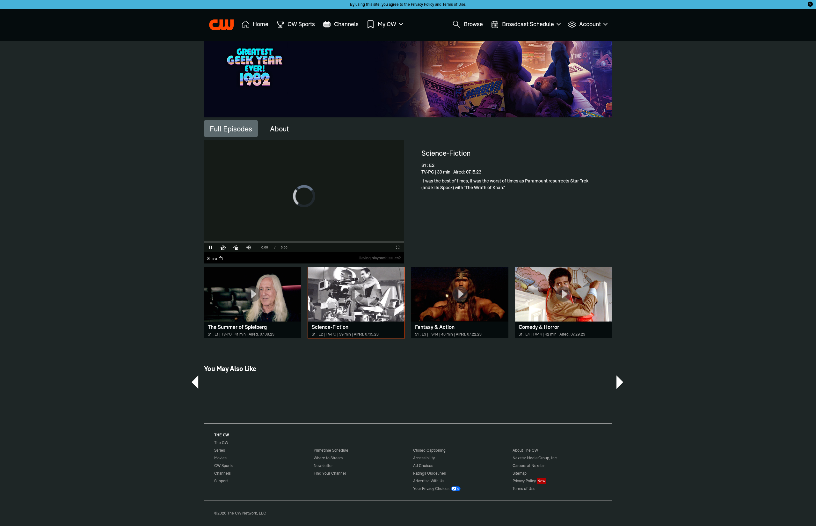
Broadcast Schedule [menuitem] (528, 24)
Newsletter (323, 465)
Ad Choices (423, 465)
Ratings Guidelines (429, 473)
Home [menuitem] (260, 24)
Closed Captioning (429, 450)
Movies (220, 458)
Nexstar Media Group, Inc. (535, 458)
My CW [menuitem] (387, 24)
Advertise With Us (428, 480)
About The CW (525, 450)
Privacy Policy (422, 4)
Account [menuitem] (590, 24)
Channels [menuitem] (346, 24)
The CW (217, 23)
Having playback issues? (380, 258)
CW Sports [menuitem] (301, 24)
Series (219, 450)
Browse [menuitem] (473, 24)
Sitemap (520, 473)
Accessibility (424, 458)
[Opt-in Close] (810, 4)
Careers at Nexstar (529, 465)
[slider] (304, 242)
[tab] (231, 128)
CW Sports (223, 465)
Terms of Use (453, 4)
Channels (222, 473)
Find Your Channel (330, 473)
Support (221, 480)
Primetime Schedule (331, 450)
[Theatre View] (384, 247)
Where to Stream (328, 458)
